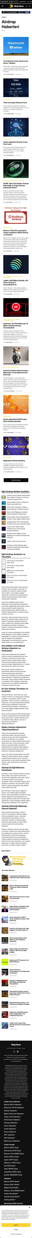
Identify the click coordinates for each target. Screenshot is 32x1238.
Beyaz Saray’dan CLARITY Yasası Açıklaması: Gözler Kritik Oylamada (19, 918)
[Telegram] (17, 1051)
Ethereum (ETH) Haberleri (14, 1108)
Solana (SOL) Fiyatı (11, 1157)
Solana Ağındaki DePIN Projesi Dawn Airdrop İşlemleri (15, 420)
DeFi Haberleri (9, 1138)
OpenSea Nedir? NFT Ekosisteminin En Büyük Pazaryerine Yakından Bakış (18, 523)
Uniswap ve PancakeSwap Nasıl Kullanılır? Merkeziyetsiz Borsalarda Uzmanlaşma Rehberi (18, 547)
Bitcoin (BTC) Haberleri (12, 1105)
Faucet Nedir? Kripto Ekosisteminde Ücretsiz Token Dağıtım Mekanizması (18, 518)
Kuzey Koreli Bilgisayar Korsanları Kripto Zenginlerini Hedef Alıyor (17, 513)
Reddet (16, 1229)
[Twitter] (14, 1051)
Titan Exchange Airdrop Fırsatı (15, 103)
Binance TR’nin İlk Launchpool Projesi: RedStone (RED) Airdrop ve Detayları (15, 233)
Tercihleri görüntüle (16, 1234)
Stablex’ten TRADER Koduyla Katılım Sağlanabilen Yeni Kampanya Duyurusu (19, 1013)
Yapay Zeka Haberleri (12, 1117)
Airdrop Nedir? (9, 1200)
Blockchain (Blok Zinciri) (13, 1203)
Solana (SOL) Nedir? (12, 1185)
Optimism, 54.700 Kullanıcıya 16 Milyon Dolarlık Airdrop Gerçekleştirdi (15, 326)
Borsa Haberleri (10, 1132)
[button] (29, 1207)
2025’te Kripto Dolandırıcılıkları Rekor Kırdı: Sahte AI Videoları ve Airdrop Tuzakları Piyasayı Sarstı (18, 497)
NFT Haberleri (9, 1135)
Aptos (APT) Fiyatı (11, 1160)
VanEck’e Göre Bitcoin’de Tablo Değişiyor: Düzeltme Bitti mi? (19, 929)
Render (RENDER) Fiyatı (13, 1175)
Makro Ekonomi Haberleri (14, 1114)
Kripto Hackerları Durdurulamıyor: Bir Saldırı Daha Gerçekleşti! (20, 971)
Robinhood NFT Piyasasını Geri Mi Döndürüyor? (19, 961)
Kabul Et (16, 1225)
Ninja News (16, 1044)
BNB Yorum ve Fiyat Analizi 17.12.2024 (15, 571)
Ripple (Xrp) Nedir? (11, 1188)
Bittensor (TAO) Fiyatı (12, 1163)
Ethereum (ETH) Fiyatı (12, 1151)
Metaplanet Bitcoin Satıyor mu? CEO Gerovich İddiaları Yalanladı (19, 1003)
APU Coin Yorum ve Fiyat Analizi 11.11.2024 (17, 581)
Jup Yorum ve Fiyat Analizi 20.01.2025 (15, 561)
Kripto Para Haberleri (12, 1102)
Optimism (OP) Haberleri (8, 320)
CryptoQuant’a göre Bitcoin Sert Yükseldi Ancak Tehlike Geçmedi (20, 876)
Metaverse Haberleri (12, 1141)
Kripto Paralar (9, 1145)
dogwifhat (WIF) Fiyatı (12, 1172)
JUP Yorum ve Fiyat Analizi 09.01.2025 (15, 566)
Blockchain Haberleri (12, 1120)
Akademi (7, 1178)
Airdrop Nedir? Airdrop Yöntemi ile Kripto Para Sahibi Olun (17, 503)
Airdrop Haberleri (7, 58)
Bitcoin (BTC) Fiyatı (11, 1148)
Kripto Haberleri (15, 180)
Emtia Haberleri (10, 1129)
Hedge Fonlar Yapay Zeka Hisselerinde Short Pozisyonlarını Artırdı (20, 1024)
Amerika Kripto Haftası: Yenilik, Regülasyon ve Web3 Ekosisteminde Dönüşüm (18, 535)
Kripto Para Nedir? (11, 1194)
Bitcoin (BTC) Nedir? (12, 1182)
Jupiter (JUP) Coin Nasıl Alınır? (16, 541)
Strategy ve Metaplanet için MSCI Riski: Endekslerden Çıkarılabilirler (18, 982)
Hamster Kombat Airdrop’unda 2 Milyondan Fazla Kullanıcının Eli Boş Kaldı (15, 373)
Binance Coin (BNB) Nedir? (14, 1191)
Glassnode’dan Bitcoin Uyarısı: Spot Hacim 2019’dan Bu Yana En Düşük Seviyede (20, 993)
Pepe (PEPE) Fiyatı (11, 1169)
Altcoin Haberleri (10, 1111)
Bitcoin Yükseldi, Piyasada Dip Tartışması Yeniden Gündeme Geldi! (19, 887)
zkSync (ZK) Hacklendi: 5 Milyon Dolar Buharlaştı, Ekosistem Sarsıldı (18, 508)
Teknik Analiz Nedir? (12, 1197)
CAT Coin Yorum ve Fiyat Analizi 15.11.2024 (17, 576)
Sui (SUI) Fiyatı (9, 1166)
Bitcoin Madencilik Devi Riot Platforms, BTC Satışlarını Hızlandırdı (18, 939)
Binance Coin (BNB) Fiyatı (14, 1154)
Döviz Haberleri (10, 1126)
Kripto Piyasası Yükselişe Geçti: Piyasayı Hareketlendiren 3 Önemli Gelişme (19, 908)
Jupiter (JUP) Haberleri (17, 276)
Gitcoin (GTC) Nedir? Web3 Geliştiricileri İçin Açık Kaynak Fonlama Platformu (16, 529)
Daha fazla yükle (16, 480)
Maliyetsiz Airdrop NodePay (14, 461)
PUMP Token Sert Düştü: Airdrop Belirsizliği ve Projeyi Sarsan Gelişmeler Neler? (16, 186)
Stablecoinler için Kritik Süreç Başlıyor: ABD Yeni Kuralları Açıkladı (19, 950)
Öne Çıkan (22, 180)
